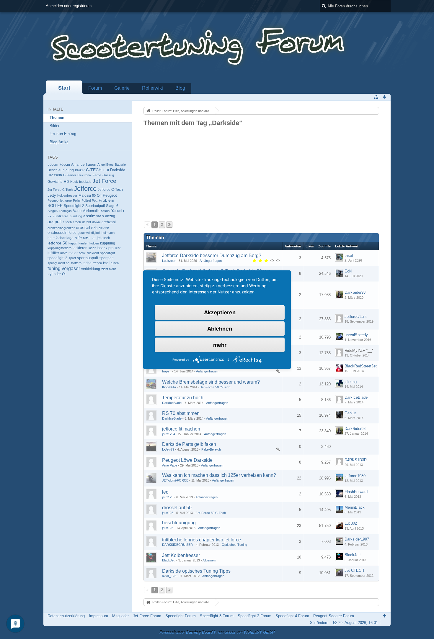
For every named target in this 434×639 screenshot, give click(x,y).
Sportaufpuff (95, 206)
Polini (76, 200)
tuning (54, 268)
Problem (106, 200)
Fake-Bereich (211, 449)
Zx (49, 216)
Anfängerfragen (83, 164)
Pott (94, 200)
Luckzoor (169, 260)
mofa (63, 253)
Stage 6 (112, 206)
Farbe (97, 175)
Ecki (348, 271)
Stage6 (53, 211)
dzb (94, 228)
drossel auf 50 (177, 507)
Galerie (122, 88)
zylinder (54, 274)
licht (117, 248)
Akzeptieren (220, 312)
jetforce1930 (355, 476)
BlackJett (168, 560)
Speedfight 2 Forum (254, 616)
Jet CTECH (354, 570)
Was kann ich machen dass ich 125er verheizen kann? (219, 475)
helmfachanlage (61, 238)
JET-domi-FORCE (175, 480)
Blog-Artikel (59, 142)
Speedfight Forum (180, 616)
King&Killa (169, 387)
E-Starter (69, 175)
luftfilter (53, 253)
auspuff (55, 221)
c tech (67, 222)
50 (94, 195)
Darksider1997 (357, 539)
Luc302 (351, 523)
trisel (349, 255)
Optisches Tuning (234, 544)
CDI (106, 170)
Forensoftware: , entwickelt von (217, 632)
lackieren (80, 248)
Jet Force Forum (147, 616)
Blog (180, 88)
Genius (351, 413)
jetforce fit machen (181, 428)
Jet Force (104, 181)
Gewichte (55, 181)
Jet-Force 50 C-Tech (215, 387)
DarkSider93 (355, 292)
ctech (77, 222)
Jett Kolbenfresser (181, 555)
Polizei (86, 200)
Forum (95, 88)
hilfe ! (86, 238)
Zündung (75, 216)
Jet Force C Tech (60, 189)
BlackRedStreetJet (361, 366)
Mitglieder (120, 616)
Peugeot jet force (60, 200)
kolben (94, 243)
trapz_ (166, 371)
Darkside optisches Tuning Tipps (196, 571)
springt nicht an (58, 263)
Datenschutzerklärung (66, 616)
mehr (219, 344)
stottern (76, 263)
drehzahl (109, 222)
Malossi (85, 195)
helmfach (108, 232)
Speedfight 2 (74, 206)
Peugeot (110, 195)
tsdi (106, 263)
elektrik (104, 228)
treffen (97, 263)
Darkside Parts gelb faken (189, 444)
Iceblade (85, 181)
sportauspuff (87, 258)
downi (96, 222)
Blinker (80, 170)
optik (82, 253)
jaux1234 (168, 434)
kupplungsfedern (59, 248)
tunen (115, 263)
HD (66, 182)
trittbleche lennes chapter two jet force (201, 539)
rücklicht (93, 253)
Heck (74, 181)
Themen (57, 117)
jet (94, 238)
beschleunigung (179, 522)
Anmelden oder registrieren (69, 6)
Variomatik (91, 211)
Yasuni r (117, 211)
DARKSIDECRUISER (177, 544)
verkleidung (90, 269)
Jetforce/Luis (356, 316)
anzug (110, 216)
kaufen (83, 243)
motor (73, 253)
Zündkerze (60, 216)
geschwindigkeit (89, 232)
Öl (64, 274)
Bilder (54, 126)
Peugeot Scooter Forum (333, 616)
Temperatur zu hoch (182, 397)
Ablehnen (219, 328)
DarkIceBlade (172, 403)
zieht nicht (108, 269)
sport (72, 258)
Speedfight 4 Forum (292, 616)
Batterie (120, 164)
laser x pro (105, 248)
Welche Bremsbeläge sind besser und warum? (211, 382)
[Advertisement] (261, 171)
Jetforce (85, 188)
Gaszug (108, 175)
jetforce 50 (57, 243)
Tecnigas (65, 211)
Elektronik (84, 175)
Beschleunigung (61, 170)
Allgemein (209, 560)
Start (64, 88)
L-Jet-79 (168, 449)
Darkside (117, 170)
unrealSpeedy (356, 335)
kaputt (72, 243)
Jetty (52, 195)
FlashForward (356, 491)
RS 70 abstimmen (181, 413)
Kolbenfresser (67, 195)
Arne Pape (169, 465)
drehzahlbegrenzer (61, 228)
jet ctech (103, 238)
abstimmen (93, 215)
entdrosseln (57, 232)
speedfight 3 (57, 258)
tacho (87, 263)
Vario (77, 210)
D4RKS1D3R (356, 460)
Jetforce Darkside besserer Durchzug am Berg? (211, 255)
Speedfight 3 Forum (217, 616)
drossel (83, 227)
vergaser (71, 268)
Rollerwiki (152, 88)
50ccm (53, 164)
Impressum (98, 616)
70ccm (64, 164)
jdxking (351, 382)
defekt (86, 222)
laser (92, 248)
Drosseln (55, 175)
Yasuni (105, 211)
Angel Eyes (105, 164)
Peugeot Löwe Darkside (187, 460)
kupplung (107, 243)
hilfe (78, 238)
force (72, 233)
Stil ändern (319, 622)
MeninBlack (355, 507)
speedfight (107, 253)
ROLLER (55, 205)
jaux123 (167, 497)
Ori (99, 195)
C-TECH (94, 169)
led (165, 492)
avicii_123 (169, 576)
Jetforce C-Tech (110, 190)
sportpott (106, 258)
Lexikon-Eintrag (63, 134)
